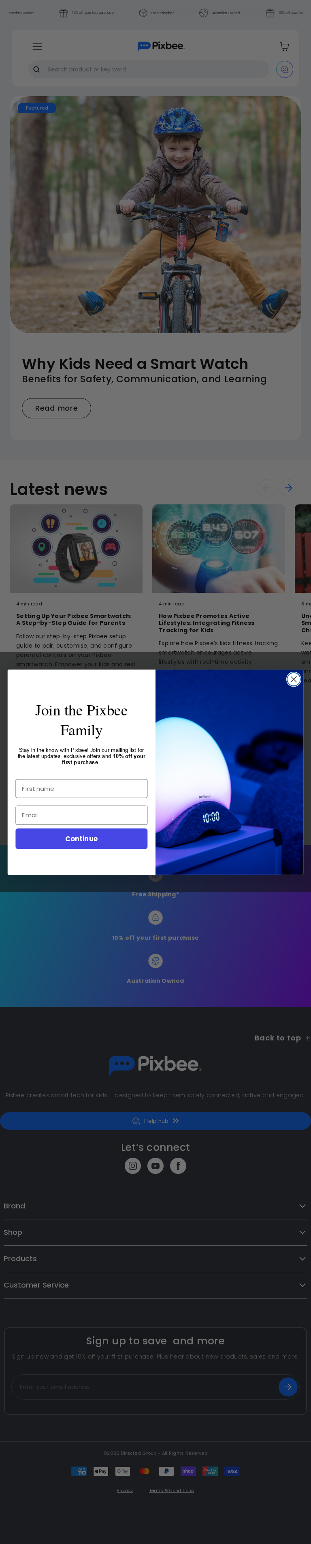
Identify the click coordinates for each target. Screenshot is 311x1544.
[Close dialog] (293, 679)
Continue (81, 838)
